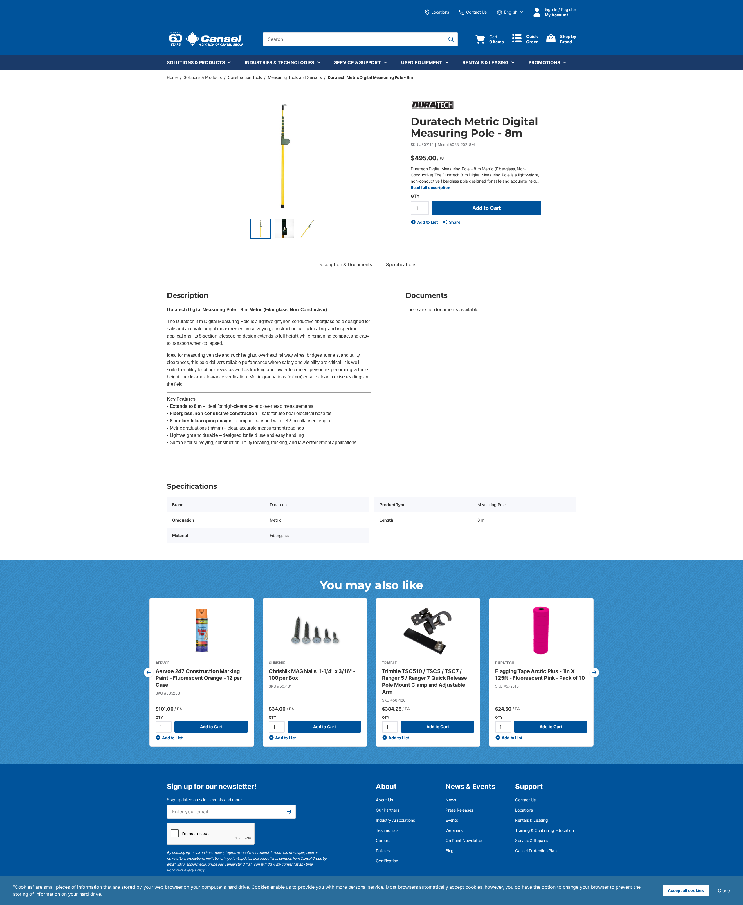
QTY (415, 196)
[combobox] (360, 39)
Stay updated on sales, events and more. (205, 799)
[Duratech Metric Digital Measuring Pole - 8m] (260, 229)
